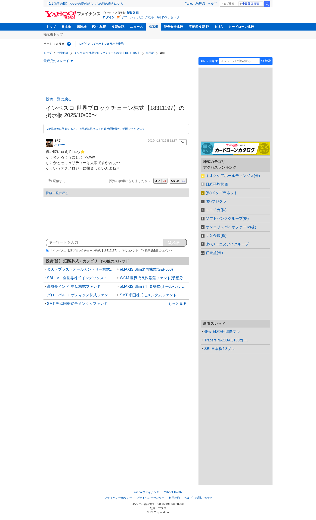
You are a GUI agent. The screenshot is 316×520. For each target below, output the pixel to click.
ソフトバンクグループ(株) (227, 218)
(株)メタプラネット (222, 193)
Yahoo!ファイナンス (146, 492)
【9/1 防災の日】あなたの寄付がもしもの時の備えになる (84, 3)
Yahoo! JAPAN (195, 3)
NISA (219, 26)
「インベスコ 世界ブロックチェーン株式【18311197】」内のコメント (94, 250)
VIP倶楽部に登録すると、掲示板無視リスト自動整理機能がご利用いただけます (95, 128)
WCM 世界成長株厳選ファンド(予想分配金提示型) (154, 278)
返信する (59, 181)
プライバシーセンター (150, 497)
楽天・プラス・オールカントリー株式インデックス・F (81, 269)
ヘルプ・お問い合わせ (198, 497)
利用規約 (174, 497)
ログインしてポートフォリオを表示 (101, 43)
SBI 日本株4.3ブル (219, 349)
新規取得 (133, 13)
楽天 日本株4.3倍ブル (222, 332)
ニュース (136, 26)
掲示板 (153, 26)
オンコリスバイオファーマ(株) (231, 227)
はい (160, 181)
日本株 (66, 26)
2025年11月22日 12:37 (162, 140)
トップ (51, 26)
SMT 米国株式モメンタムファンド (148, 295)
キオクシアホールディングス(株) (233, 176)
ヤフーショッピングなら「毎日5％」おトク (150, 17)
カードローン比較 (241, 26)
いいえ (178, 181)
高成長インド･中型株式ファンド (74, 286)
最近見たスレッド (56, 61)
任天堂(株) (214, 253)
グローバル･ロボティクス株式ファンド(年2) (81, 295)
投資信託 (118, 26)
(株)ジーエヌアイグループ (227, 244)
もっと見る (177, 304)
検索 (267, 4)
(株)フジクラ (216, 201)
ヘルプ (212, 3)
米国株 (82, 26)
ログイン (109, 17)
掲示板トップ (53, 34)
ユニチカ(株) (216, 210)
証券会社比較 (173, 26)
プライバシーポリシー (118, 497)
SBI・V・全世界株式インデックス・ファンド (81, 278)
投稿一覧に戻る (59, 99)
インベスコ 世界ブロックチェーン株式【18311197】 (107, 53)
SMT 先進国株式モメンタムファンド (77, 304)
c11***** (59, 145)
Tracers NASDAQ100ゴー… (227, 340)
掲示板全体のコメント (159, 250)
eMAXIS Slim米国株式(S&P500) (146, 269)
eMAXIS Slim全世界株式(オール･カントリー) (154, 286)
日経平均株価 (217, 184)
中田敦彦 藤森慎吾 (253, 3)
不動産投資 (197, 26)
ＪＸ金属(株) (216, 236)
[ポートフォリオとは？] (68, 43)
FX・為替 (99, 26)
